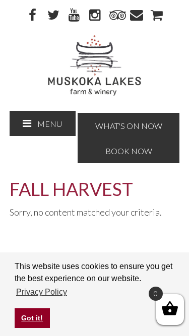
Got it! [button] (32, 318)
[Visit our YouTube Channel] (74, 16)
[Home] (94, 93)
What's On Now (128, 125)
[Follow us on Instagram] (95, 16)
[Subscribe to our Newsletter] (136, 16)
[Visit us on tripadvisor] (115, 16)
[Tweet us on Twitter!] (53, 16)
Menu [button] (49, 123)
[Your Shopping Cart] (157, 16)
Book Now (128, 151)
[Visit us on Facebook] (33, 16)
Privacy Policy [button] (41, 292)
